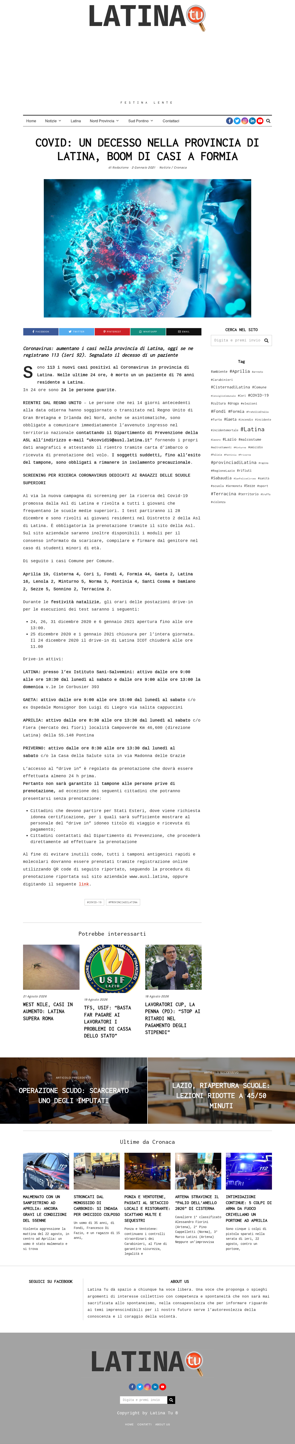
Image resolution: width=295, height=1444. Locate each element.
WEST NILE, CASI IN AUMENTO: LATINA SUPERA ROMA (48, 1011)
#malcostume (250, 439)
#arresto (257, 371)
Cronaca (180, 167)
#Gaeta (230, 419)
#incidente (263, 419)
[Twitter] (237, 120)
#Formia (236, 411)
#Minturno (240, 447)
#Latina (252, 429)
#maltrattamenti (221, 447)
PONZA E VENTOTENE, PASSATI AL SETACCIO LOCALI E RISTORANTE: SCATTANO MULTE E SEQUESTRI (147, 1208)
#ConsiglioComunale (223, 396)
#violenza (218, 502)
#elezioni (249, 403)
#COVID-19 (94, 902)
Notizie (51, 120)
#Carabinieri (222, 379)
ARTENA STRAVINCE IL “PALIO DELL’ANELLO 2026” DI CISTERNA (197, 1202)
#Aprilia (240, 371)
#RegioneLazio (223, 470)
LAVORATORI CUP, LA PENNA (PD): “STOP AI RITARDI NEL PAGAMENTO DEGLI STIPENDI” (173, 1018)
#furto (216, 419)
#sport (262, 486)
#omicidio (255, 447)
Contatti (144, 1424)
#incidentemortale (224, 430)
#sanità (263, 478)
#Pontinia (230, 454)
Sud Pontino (138, 120)
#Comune (259, 387)
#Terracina (223, 493)
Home (31, 120)
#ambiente (219, 371)
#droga (233, 403)
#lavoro (216, 439)
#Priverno (245, 454)
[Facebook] (229, 120)
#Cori (242, 395)
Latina (76, 120)
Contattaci (171, 120)
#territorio (248, 494)
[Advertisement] (147, 66)
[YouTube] (260, 120)
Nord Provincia (102, 120)
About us (162, 1424)
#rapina (263, 463)
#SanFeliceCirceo (245, 478)
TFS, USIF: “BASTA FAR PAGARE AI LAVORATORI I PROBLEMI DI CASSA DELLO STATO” (107, 1021)
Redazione (120, 167)
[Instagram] (244, 120)
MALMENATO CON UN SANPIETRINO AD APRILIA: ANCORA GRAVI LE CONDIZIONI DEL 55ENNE (45, 1208)
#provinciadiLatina (123, 902)
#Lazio (229, 439)
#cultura (218, 403)
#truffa (265, 494)
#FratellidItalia (257, 411)
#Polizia (216, 454)
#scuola (217, 486)
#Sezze (249, 486)
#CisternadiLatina (230, 387)
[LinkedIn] (252, 120)
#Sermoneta (234, 486)
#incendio (246, 419)
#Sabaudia (221, 478)
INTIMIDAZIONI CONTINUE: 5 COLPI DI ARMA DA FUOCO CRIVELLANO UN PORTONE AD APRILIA (249, 1208)
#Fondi (218, 411)
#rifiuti (244, 470)
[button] (266, 340)
